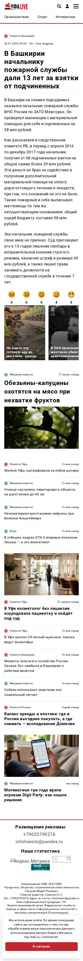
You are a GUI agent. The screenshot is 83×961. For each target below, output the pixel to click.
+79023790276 (39, 834)
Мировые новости (21, 374)
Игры (13, 531)
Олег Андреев (44, 43)
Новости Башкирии (22, 35)
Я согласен (41, 946)
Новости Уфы (18, 464)
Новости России (20, 707)
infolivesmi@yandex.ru (39, 841)
